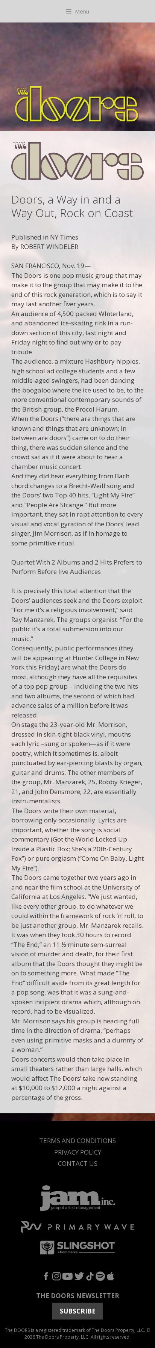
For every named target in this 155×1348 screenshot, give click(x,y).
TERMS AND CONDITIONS (77, 1140)
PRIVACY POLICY (77, 1152)
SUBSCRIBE (78, 1311)
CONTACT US (77, 1163)
